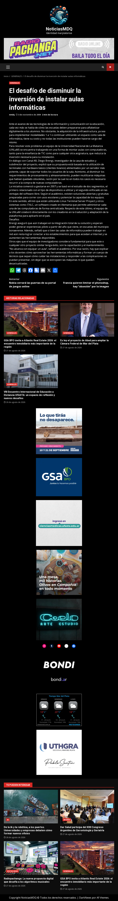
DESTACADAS (12, 871)
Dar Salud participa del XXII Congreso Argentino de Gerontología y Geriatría (87, 806)
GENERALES (14, 83)
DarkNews (85, 897)
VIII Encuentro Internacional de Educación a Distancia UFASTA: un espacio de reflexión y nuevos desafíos (31, 371)
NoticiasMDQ (59, 29)
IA (8, 820)
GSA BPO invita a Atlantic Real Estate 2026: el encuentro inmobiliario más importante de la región (31, 320)
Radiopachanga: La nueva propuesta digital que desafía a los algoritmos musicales (31, 858)
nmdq (12, 114)
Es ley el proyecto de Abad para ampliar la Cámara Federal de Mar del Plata (87, 320)
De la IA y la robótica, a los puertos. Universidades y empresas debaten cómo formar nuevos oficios (31, 806)
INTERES (66, 820)
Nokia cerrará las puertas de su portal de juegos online (32, 282)
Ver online (110, 67)
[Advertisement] (59, 48)
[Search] (103, 67)
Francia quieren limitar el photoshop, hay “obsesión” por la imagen (86, 282)
